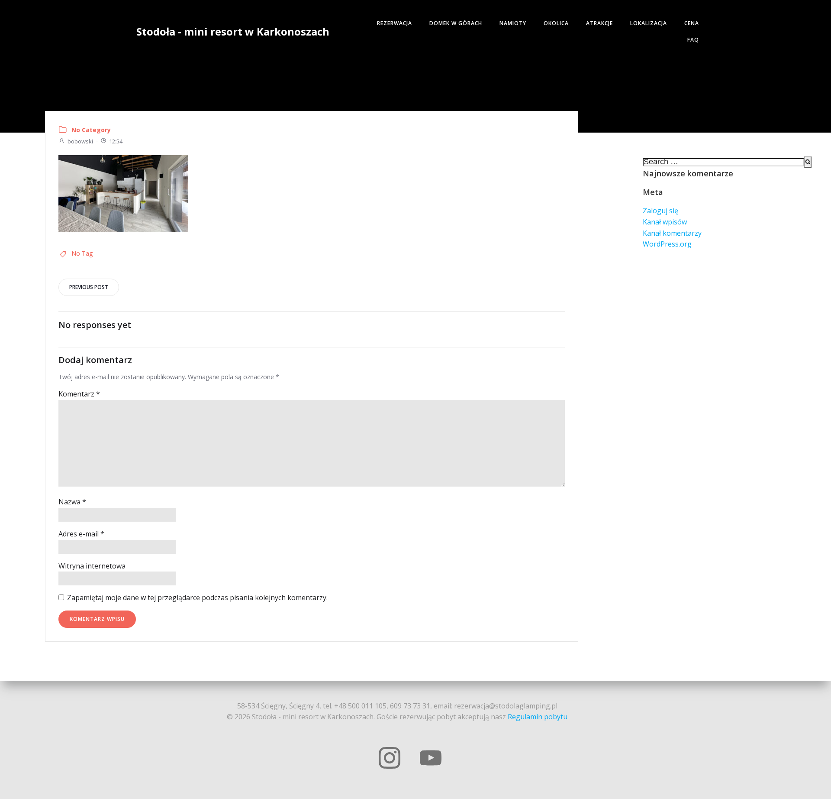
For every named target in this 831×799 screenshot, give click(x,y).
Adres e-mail (81, 534)
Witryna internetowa (92, 566)
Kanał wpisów (665, 222)
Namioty (512, 23)
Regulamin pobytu (537, 716)
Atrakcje (599, 23)
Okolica (556, 23)
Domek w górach (455, 23)
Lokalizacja (648, 23)
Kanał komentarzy (672, 233)
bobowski (80, 141)
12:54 (115, 141)
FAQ (693, 39)
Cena (691, 23)
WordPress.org (667, 244)
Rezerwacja (394, 23)
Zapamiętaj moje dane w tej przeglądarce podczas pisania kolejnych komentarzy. (197, 597)
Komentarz (79, 394)
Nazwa (72, 502)
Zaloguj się (660, 210)
